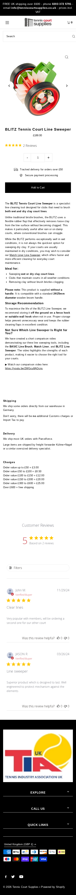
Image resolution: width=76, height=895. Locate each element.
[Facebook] (6, 877)
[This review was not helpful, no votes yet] (65, 638)
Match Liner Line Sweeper (25, 255)
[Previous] (9, 85)
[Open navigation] (12, 22)
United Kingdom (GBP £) (18, 844)
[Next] (66, 85)
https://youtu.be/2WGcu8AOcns (24, 368)
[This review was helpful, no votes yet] (58, 638)
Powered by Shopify (53, 886)
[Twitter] (13, 877)
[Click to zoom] (66, 57)
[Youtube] (21, 877)
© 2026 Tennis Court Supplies (21, 886)
